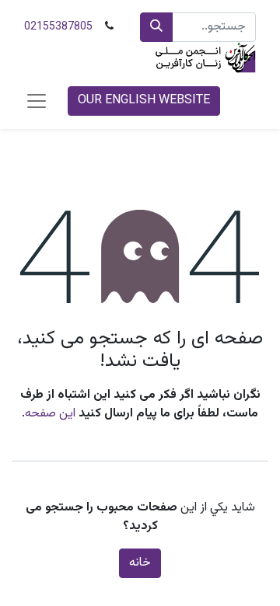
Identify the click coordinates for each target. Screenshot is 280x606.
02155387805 (58, 27)
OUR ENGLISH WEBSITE (144, 100)
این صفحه (50, 413)
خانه (140, 563)
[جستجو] (156, 27)
